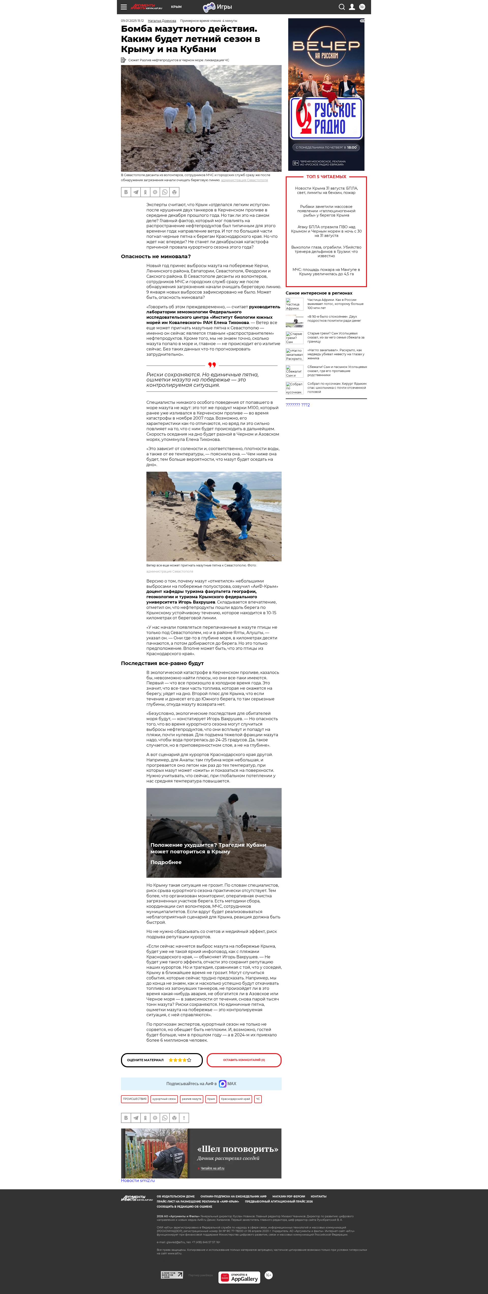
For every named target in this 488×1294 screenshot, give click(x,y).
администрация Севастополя (244, 180)
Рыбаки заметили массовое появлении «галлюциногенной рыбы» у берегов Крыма (326, 211)
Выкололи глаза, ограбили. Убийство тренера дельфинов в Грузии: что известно (326, 251)
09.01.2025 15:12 (132, 21)
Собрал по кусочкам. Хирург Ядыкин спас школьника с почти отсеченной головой (337, 388)
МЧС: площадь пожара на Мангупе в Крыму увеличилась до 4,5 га (326, 272)
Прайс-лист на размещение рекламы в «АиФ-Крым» (198, 1201)
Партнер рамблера (201, 1275)
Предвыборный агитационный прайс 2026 (279, 1201)
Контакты (318, 1196)
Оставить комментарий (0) (244, 1060)
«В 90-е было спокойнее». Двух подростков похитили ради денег (334, 318)
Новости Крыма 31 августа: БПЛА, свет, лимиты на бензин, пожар (326, 190)
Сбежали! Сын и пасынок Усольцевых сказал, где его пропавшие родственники (337, 371)
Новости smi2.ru (138, 1180)
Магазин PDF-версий (288, 1196)
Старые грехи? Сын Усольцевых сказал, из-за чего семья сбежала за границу (336, 337)
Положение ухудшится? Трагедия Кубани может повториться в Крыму (208, 848)
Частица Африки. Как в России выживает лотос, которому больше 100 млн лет (335, 304)
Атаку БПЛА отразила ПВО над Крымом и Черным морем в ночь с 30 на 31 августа (326, 231)
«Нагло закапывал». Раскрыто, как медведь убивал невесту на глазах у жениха (336, 354)
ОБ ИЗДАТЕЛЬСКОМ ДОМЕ (176, 1196)
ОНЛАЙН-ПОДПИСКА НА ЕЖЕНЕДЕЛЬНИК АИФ (234, 1196)
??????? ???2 (298, 405)
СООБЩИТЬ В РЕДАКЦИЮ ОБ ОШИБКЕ (184, 1206)
